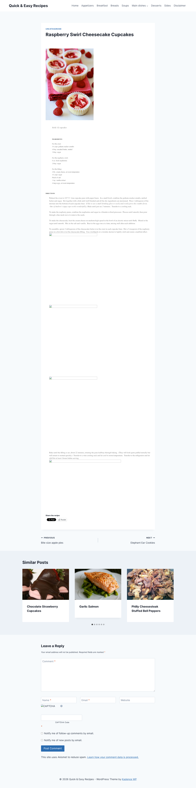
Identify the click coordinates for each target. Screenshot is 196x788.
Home (75, 5)
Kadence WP (129, 779)
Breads (115, 5)
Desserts (156, 5)
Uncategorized (54, 29)
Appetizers (87, 5)
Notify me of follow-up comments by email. (69, 733)
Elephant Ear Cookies (143, 540)
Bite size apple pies (52, 540)
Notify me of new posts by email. (63, 740)
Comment (49, 661)
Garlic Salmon (89, 606)
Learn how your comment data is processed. (113, 757)
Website (125, 700)
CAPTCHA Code (62, 722)
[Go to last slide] (27, 595)
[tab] (92, 624)
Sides (167, 5)
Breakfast (102, 5)
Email (85, 700)
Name (46, 700)
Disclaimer (180, 5)
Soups (125, 5)
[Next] (168, 595)
